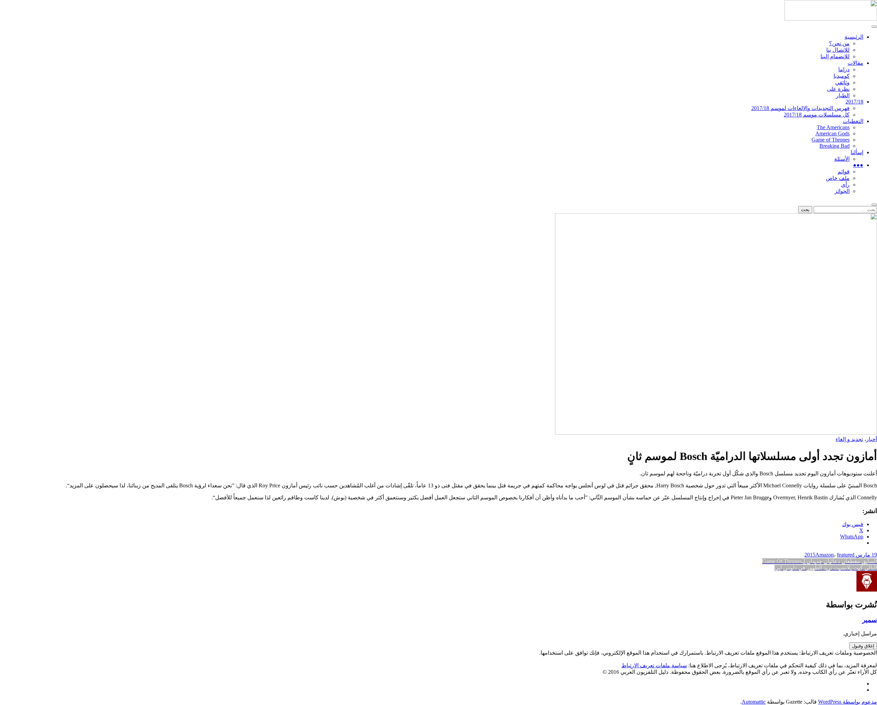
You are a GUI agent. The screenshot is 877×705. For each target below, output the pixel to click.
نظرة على (838, 89)
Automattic (754, 702)
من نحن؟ (839, 43)
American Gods (832, 133)
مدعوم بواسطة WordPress (847, 702)
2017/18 (854, 102)
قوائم (844, 171)
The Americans (833, 127)
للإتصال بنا (838, 50)
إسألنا (857, 152)
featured (845, 555)
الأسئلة (842, 159)
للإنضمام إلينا (835, 56)
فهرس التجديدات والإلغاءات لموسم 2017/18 (800, 108)
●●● (858, 165)
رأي (845, 184)
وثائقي (842, 82)
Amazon (824, 555)
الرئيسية (853, 37)
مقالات (855, 63)
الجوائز (842, 191)
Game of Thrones (831, 140)
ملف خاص (838, 178)
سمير (869, 619)
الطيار (843, 95)
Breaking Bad (834, 146)
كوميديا (841, 76)
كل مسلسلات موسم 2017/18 (817, 115)
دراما (844, 69)
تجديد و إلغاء (849, 439)
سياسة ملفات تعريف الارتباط (654, 665)
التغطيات (853, 121)
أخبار (871, 439)
